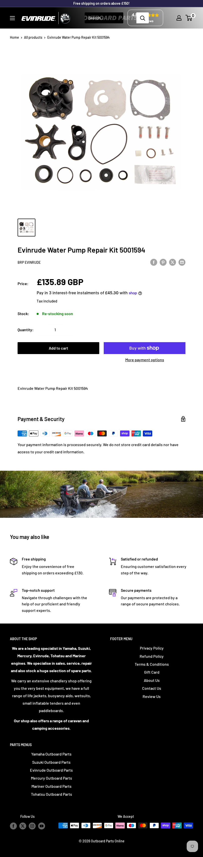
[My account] (179, 18)
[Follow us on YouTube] (41, 826)
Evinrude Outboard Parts (51, 770)
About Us (152, 680)
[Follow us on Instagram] (32, 826)
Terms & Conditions (152, 664)
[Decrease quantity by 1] (42, 330)
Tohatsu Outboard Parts (51, 794)
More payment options (144, 359)
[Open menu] (12, 18)
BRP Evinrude (29, 262)
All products (33, 37)
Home (14, 37)
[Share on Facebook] (153, 262)
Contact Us (151, 688)
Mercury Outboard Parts (51, 778)
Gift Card (151, 672)
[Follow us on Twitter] (22, 826)
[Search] (142, 17)
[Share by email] (181, 262)
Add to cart (58, 348)
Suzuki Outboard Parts (51, 762)
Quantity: (26, 329)
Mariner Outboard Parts (51, 786)
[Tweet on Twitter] (172, 262)
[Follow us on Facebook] (13, 826)
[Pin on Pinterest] (163, 262)
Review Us (152, 696)
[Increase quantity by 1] (68, 330)
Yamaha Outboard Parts (51, 754)
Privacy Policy (152, 648)
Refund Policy (152, 656)
